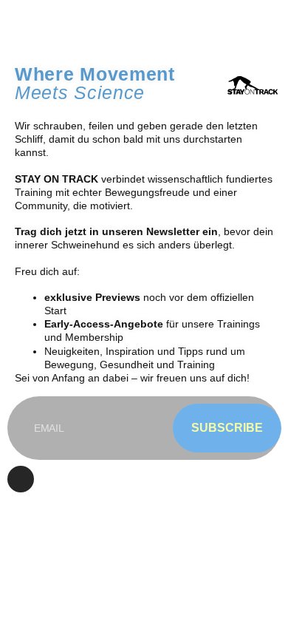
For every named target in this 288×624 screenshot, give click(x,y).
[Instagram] (20, 479)
